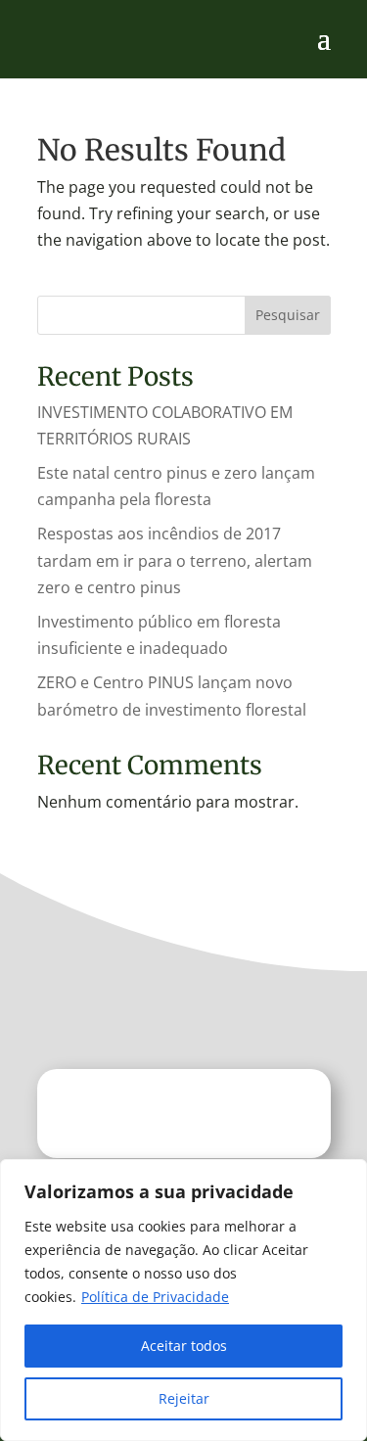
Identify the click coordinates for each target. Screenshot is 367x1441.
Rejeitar (184, 1398)
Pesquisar (287, 314)
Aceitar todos (184, 1345)
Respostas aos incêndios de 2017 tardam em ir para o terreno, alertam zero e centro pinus (174, 560)
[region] (183, 1300)
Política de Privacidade (155, 1296)
